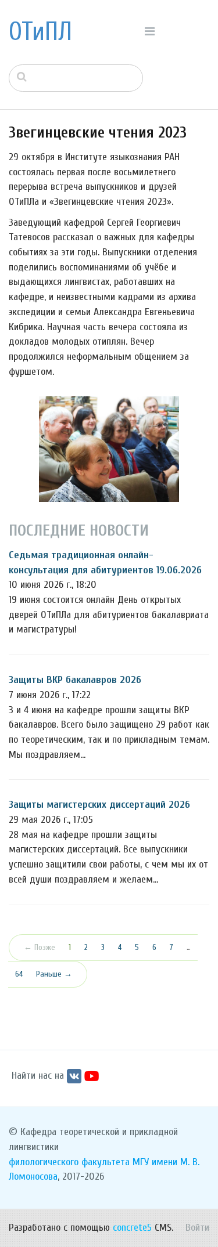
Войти (197, 1227)
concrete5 (132, 1227)
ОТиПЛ (40, 32)
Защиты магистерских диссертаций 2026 (99, 804)
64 (19, 974)
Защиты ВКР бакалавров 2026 (75, 680)
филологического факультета (69, 1162)
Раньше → (54, 974)
